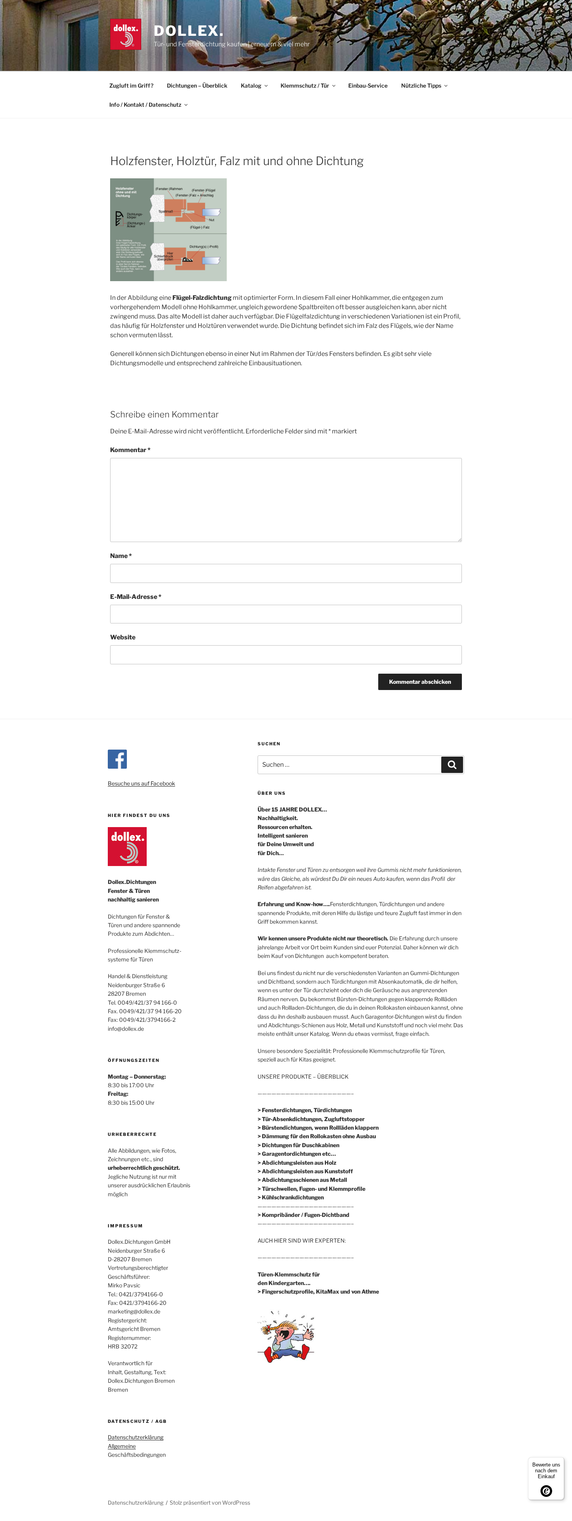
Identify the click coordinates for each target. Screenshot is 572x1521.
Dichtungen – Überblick (197, 85)
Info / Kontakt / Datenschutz (145, 104)
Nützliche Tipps (421, 85)
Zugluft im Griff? (131, 85)
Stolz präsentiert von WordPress (210, 1502)
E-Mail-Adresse (135, 596)
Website (122, 637)
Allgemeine (122, 1446)
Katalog (251, 85)
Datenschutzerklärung (135, 1437)
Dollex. (189, 30)
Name (121, 556)
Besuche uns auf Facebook (141, 783)
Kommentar (130, 450)
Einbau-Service (368, 85)
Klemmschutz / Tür (305, 85)
